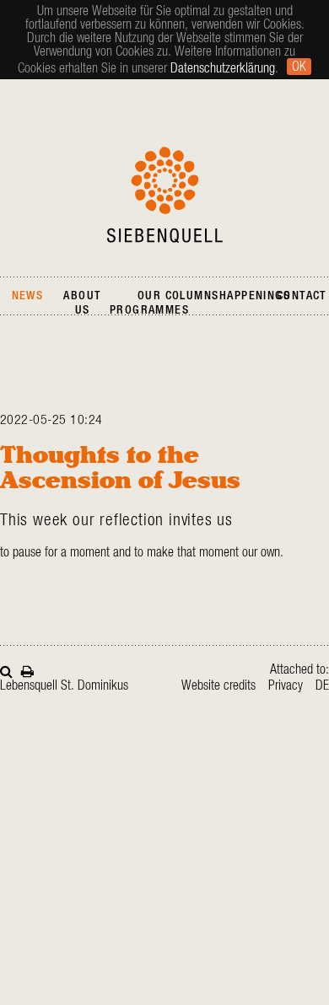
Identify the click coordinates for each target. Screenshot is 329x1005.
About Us (81, 303)
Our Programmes (149, 303)
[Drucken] (27, 670)
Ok (299, 66)
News (28, 296)
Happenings (254, 296)
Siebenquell (165, 195)
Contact (301, 296)
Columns (192, 296)
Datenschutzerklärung (222, 68)
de (322, 685)
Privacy (285, 685)
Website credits (218, 685)
